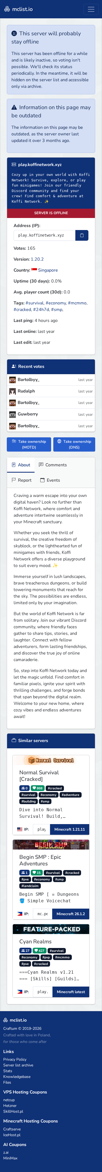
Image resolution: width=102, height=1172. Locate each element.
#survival (35, 303)
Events (53, 480)
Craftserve (12, 1129)
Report (24, 480)
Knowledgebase (16, 1076)
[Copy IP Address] (81, 235)
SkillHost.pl (13, 1111)
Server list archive (18, 1065)
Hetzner (10, 1105)
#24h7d (41, 310)
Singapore (47, 270)
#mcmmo (77, 303)
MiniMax (10, 1158)
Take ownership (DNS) (76, 444)
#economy (56, 303)
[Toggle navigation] (91, 9)
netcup (9, 1100)
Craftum (10, 1028)
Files (7, 1082)
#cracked (22, 310)
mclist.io (22, 9)
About (23, 465)
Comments (55, 465)
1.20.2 (37, 259)
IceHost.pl (11, 1135)
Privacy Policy (14, 1059)
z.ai (5, 1152)
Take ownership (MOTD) (31, 444)
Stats (7, 1071)
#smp (56, 310)
